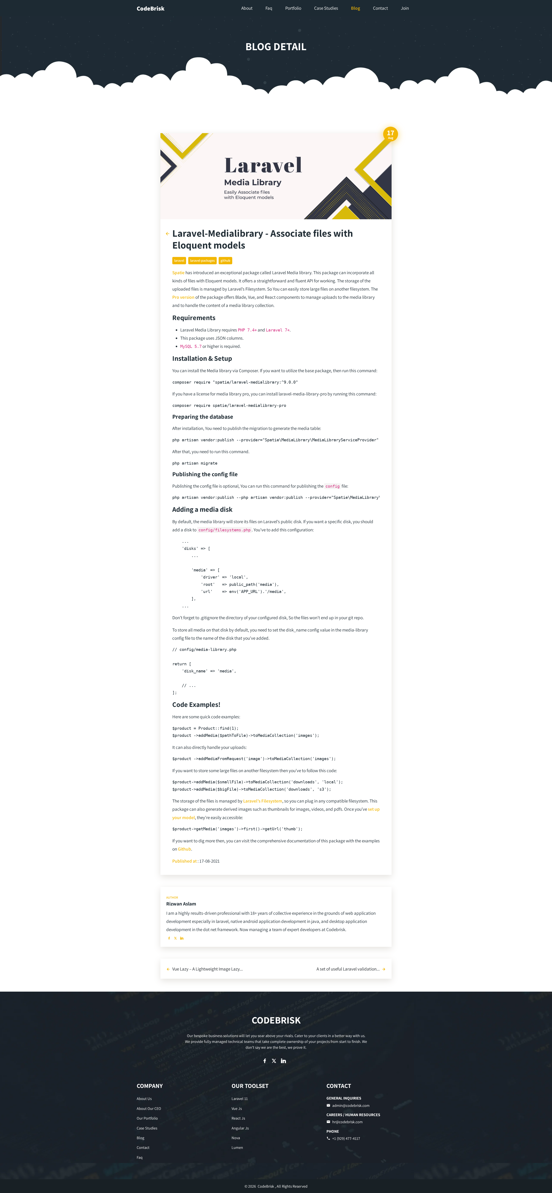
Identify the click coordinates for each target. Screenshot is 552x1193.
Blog (140, 1137)
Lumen (237, 1147)
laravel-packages (202, 260)
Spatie (178, 272)
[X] (175, 938)
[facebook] (169, 938)
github (225, 260)
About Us (144, 1098)
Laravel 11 (240, 1098)
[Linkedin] (182, 938)
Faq (140, 1157)
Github (184, 849)
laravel (179, 260)
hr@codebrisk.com (347, 1121)
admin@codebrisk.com (351, 1105)
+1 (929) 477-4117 (346, 1138)
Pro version (183, 297)
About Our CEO (149, 1108)
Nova (236, 1137)
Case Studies (147, 1128)
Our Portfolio (147, 1118)
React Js (238, 1118)
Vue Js (237, 1108)
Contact (143, 1147)
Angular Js (240, 1128)
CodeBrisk (151, 8)
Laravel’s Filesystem (262, 801)
